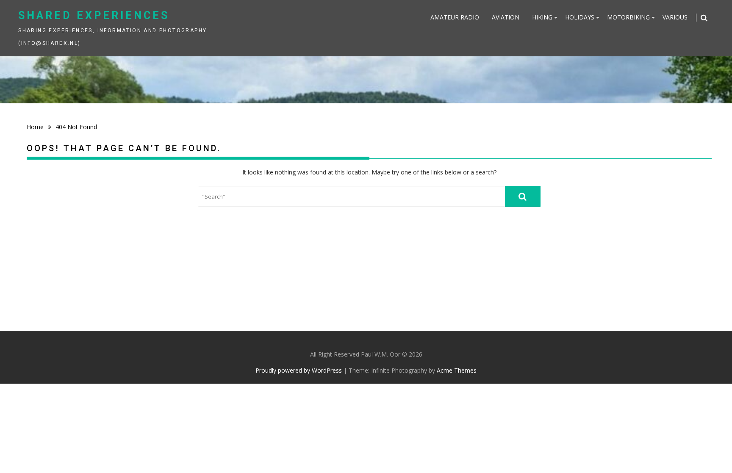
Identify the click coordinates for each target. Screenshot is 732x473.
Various (675, 17)
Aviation (505, 17)
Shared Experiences (93, 15)
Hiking (542, 17)
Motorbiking (628, 17)
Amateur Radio (454, 17)
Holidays (579, 17)
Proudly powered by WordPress (298, 370)
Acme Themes (457, 370)
